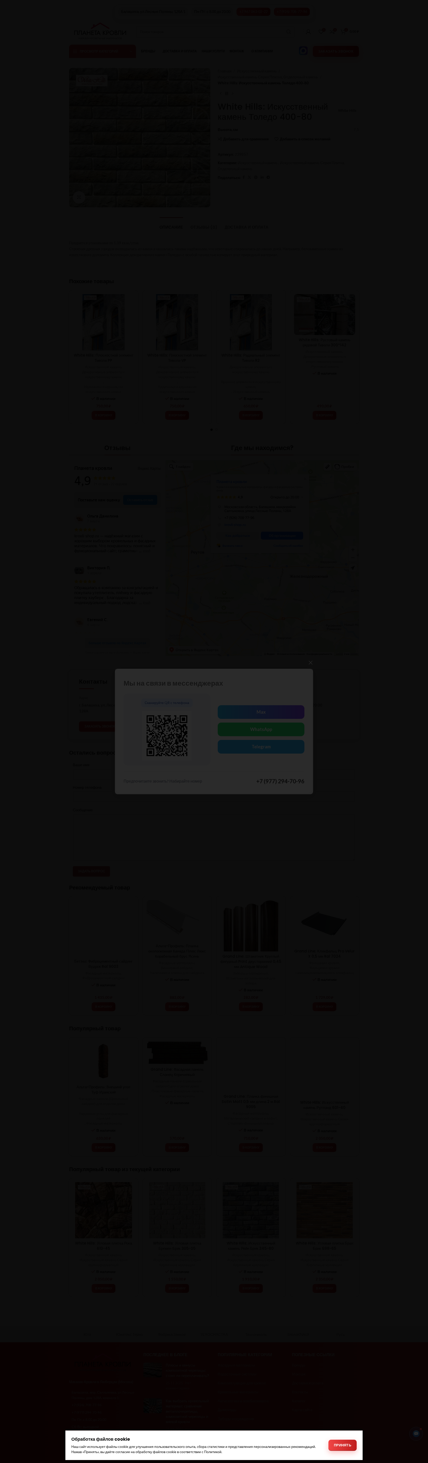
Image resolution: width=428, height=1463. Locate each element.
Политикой (212, 1452)
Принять (342, 1445)
